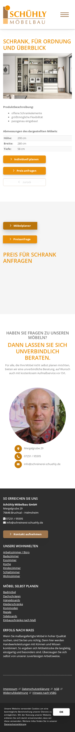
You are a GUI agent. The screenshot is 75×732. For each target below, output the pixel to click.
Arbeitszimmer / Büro (16, 552)
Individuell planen (26, 159)
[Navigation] (64, 14)
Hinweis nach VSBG (44, 693)
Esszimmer (9, 560)
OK (61, 712)
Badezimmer (11, 556)
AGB (56, 689)
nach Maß (29, 620)
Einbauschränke (13, 620)
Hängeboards (11, 600)
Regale (7, 612)
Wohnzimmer (11, 576)
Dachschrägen (12, 596)
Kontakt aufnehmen (28, 534)
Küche (7, 564)
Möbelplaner (22, 226)
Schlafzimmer (11, 572)
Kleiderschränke (13, 604)
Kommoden (10, 608)
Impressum (10, 689)
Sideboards (10, 616)
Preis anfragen (26, 171)
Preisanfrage (22, 239)
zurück (26, 182)
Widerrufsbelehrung (15, 693)
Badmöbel (9, 592)
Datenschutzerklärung (35, 689)
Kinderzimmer (12, 568)
